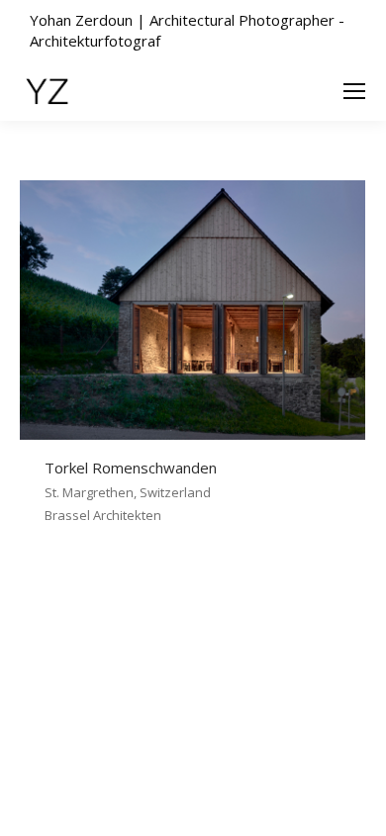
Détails (219, 310)
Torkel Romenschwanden (131, 467)
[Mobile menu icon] (354, 91)
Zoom (166, 310)
